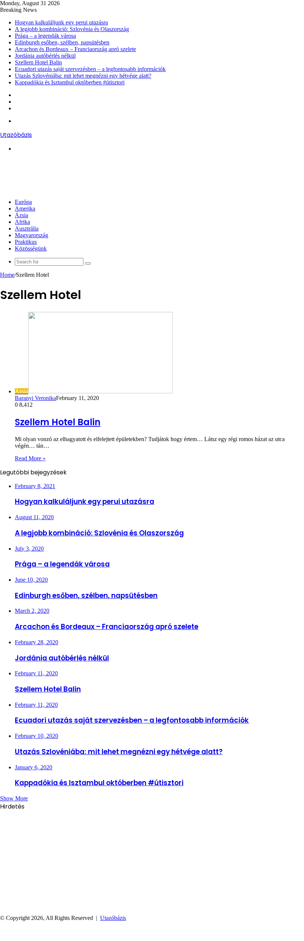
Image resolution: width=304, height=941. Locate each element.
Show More (14, 798)
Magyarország (31, 235)
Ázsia (21, 215)
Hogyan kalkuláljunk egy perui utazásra (61, 22)
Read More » (30, 458)
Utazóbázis (113, 918)
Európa (23, 202)
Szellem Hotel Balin (38, 62)
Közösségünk (31, 248)
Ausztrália (27, 228)
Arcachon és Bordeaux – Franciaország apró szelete (75, 49)
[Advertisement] (135, 174)
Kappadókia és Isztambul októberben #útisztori (70, 82)
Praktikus (26, 242)
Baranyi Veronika (35, 398)
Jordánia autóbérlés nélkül (45, 56)
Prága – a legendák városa (45, 36)
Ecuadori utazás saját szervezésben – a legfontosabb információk (90, 69)
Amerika (25, 208)
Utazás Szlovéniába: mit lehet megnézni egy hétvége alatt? (83, 76)
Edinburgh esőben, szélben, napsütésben (62, 42)
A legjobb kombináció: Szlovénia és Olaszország (72, 29)
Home (7, 275)
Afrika (22, 222)
